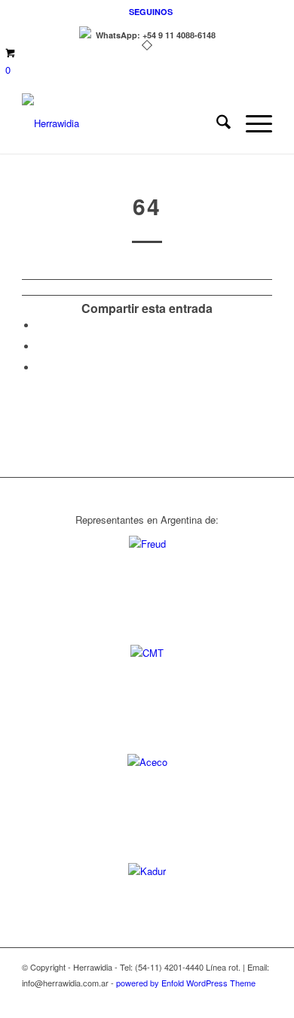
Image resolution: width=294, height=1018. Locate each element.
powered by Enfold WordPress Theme (186, 983)
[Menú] (251, 123)
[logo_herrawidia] (122, 123)
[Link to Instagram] (261, 999)
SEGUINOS (151, 11)
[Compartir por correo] (40, 367)
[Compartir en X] (40, 346)
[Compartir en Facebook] (40, 325)
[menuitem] (150, 12)
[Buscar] (216, 123)
